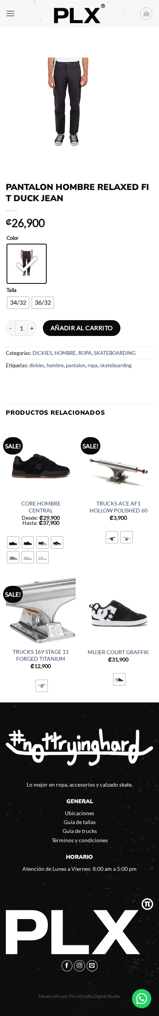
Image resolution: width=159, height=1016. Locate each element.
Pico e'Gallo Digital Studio (94, 996)
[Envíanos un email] (92, 966)
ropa (93, 365)
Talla (12, 290)
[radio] (26, 263)
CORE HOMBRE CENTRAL (41, 507)
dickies (36, 365)
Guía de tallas (80, 822)
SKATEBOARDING (115, 353)
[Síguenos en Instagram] (79, 966)
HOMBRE (65, 353)
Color (13, 238)
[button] (10, 13)
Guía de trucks (80, 831)
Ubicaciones (79, 813)
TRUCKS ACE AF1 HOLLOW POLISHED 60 (118, 507)
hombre (55, 365)
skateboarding (116, 365)
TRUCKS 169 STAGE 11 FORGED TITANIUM (41, 655)
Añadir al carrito (82, 327)
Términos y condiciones (80, 840)
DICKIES (42, 353)
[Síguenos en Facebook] (67, 966)
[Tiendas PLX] (79, 13)
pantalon (75, 365)
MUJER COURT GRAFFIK (118, 652)
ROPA (84, 353)
